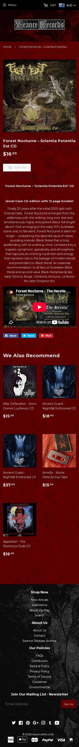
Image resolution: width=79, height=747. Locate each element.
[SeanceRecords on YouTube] (57, 723)
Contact (39, 635)
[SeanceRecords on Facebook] (21, 723)
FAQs (39, 655)
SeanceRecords (43, 734)
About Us (39, 630)
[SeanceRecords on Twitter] (14, 723)
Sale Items (39, 605)
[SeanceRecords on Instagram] (43, 723)
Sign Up (68, 704)
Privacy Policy (39, 671)
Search (39, 615)
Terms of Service (39, 676)
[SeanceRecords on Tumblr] (50, 723)
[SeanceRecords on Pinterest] (28, 723)
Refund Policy (39, 666)
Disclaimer (39, 682)
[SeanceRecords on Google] (35, 723)
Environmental (39, 687)
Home (7, 46)
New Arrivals (39, 600)
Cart (52, 5)
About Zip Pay (39, 610)
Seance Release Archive (39, 641)
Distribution (39, 661)
